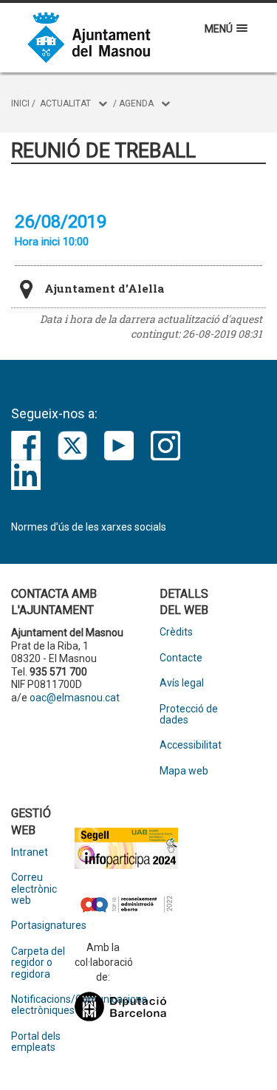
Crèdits (176, 632)
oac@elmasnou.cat (75, 698)
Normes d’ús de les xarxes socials (88, 527)
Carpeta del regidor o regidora (38, 963)
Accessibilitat (191, 745)
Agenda (136, 103)
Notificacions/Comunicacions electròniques (43, 1005)
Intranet (29, 852)
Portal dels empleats (36, 1042)
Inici (20, 103)
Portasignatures (43, 925)
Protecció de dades (189, 715)
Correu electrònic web (34, 889)
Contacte (181, 658)
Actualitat (65, 103)
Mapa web (184, 771)
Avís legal (182, 683)
